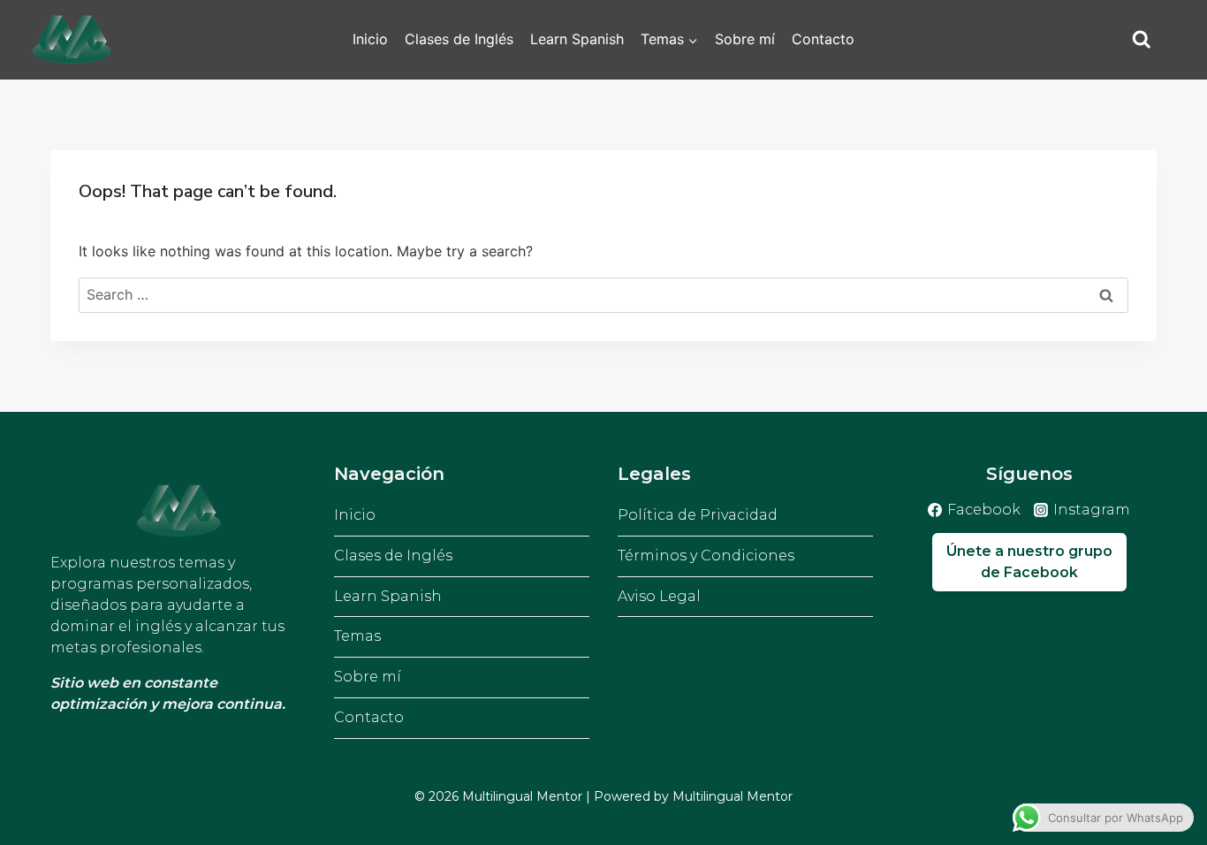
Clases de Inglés (459, 39)
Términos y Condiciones (706, 555)
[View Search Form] (1141, 40)
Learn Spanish (577, 39)
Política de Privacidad (698, 514)
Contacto (823, 39)
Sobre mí (745, 39)
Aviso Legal (659, 596)
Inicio (370, 39)
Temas (357, 636)
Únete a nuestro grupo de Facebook (1029, 562)
